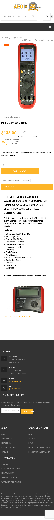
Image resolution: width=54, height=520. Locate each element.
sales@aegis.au (15, 381)
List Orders (6, 443)
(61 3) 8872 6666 (15, 389)
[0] (47, 17)
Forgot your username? (39, 452)
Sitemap (4, 452)
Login (30, 434)
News (30, 443)
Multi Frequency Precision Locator (35, 40)
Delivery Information (10, 469)
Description (9, 187)
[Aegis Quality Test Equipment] (27, 6)
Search (31, 439)
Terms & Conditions (9, 477)
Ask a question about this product (16, 180)
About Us (5, 464)
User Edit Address (9, 448)
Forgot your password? (39, 448)
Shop (3, 434)
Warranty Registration (11, 482)
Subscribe (28, 412)
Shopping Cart (7, 439)
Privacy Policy (7, 473)
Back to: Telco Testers (11, 117)
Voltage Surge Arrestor (14, 38)
